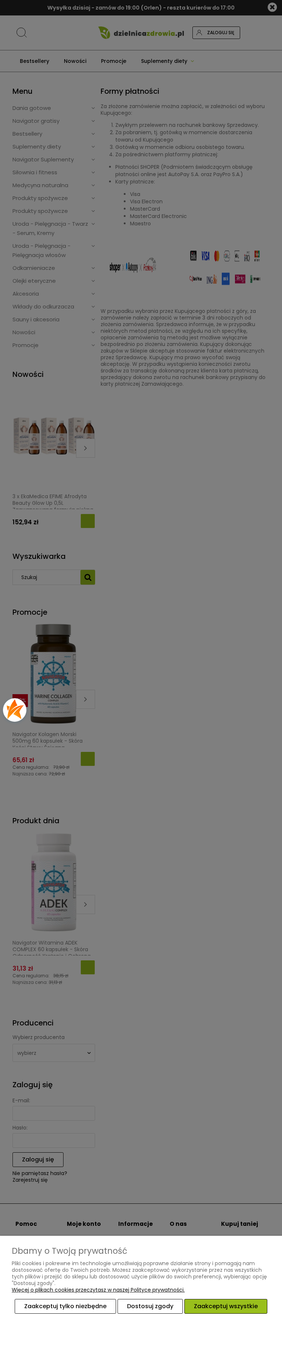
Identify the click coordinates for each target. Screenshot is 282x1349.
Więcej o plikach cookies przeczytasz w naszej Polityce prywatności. (98, 1289)
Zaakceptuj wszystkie (226, 1306)
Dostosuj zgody (150, 1306)
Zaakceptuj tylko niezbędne (65, 1306)
